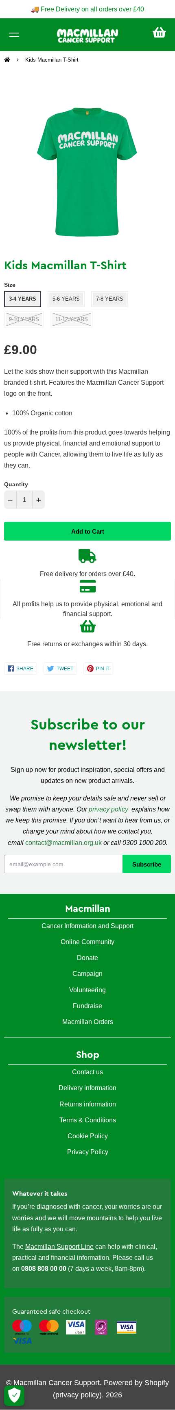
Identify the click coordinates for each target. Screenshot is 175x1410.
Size (9, 285)
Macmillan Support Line (59, 1246)
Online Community (87, 941)
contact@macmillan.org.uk (63, 842)
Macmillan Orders (87, 1021)
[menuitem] (159, 32)
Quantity (16, 484)
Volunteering (87, 990)
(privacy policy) (77, 1395)
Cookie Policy (88, 1136)
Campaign (87, 973)
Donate (87, 957)
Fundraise (87, 1005)
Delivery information (87, 1087)
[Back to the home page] (8, 60)
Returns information (87, 1104)
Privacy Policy (87, 1151)
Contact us (87, 1072)
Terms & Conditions (87, 1120)
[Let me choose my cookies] (14, 1396)
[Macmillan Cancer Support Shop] (87, 35)
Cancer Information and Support (87, 925)
